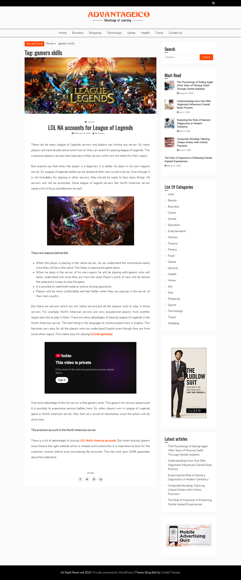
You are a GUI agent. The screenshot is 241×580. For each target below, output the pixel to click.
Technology (114, 33)
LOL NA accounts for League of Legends (90, 127)
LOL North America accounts (98, 440)
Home (63, 33)
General (173, 268)
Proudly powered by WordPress (112, 572)
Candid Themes (170, 572)
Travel (159, 33)
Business (77, 33)
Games (131, 33)
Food (171, 256)
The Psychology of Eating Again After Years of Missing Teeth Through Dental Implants (195, 85)
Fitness (172, 249)
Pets (170, 293)
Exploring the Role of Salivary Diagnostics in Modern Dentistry (194, 123)
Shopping (95, 33)
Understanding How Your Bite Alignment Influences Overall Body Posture (194, 104)
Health (145, 33)
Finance (173, 243)
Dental (172, 219)
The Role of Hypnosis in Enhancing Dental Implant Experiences (188, 159)
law (170, 286)
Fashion (173, 237)
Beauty (172, 200)
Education (174, 225)
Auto (171, 194)
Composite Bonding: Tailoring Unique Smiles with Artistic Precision (193, 142)
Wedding (173, 323)
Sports (172, 305)
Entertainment (177, 231)
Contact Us (175, 33)
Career (172, 213)
